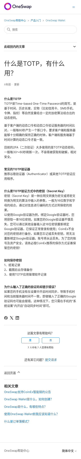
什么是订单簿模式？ (17, 421)
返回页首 (10, 373)
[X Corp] (11, 318)
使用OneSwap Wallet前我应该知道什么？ (31, 414)
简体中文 (68, 450)
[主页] (18, 9)
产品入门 (36, 20)
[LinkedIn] (17, 318)
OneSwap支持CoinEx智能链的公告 (27, 392)
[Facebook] (6, 318)
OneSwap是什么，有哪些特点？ (25, 407)
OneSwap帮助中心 (15, 20)
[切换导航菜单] (73, 6)
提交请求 (51, 360)
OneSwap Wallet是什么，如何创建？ (28, 399)
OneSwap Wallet (55, 20)
